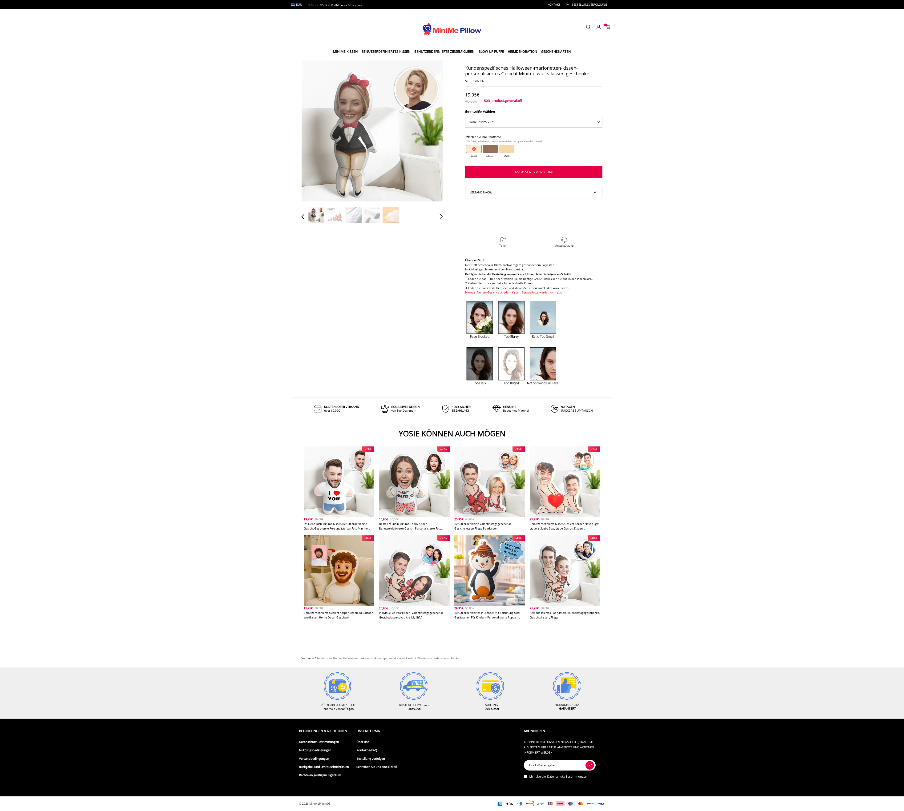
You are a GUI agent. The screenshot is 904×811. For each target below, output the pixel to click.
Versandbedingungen (314, 759)
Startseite (307, 658)
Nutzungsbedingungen (315, 750)
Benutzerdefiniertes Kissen (386, 51)
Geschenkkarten (556, 51)
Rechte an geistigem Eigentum (320, 775)
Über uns (362, 742)
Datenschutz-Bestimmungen (319, 742)
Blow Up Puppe (491, 51)
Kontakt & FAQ (366, 750)
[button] (312, 130)
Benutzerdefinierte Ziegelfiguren (444, 51)
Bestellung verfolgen (370, 759)
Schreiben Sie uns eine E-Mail (376, 767)
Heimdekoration (522, 51)
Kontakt (554, 5)
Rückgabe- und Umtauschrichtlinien (324, 767)
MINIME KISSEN (345, 51)
